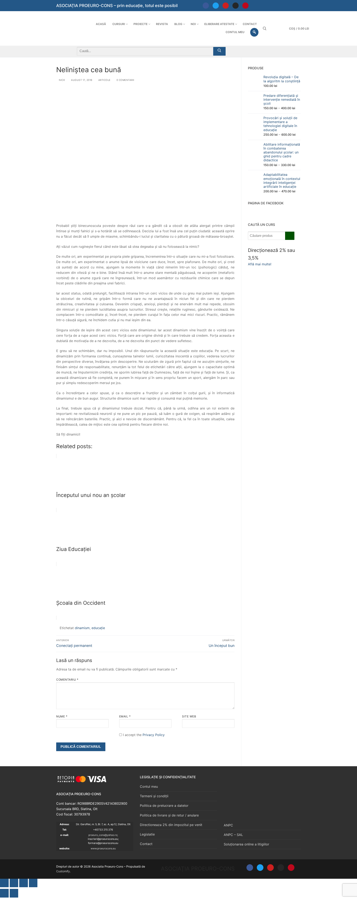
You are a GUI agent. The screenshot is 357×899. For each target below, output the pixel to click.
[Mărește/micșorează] (4, 883)
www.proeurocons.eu (103, 848)
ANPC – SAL (233, 835)
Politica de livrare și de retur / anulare (169, 815)
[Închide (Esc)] (33, 883)
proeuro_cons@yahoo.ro (102, 835)
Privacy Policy (154, 735)
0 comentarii (125, 80)
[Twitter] (216, 5)
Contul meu (149, 786)
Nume (61, 716)
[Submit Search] (219, 51)
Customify (63, 871)
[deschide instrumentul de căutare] (265, 28)
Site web (189, 716)
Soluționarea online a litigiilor (246, 844)
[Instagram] (235, 5)
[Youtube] (226, 5)
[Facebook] (206, 5)
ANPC (228, 825)
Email (125, 716)
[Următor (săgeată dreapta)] (14, 893)
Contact (146, 844)
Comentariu (67, 679)
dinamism (82, 628)
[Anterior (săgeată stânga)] (4, 893)
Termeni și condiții (154, 796)
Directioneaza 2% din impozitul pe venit (171, 825)
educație (98, 628)
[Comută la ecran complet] (14, 883)
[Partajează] (23, 883)
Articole (104, 80)
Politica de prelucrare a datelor (164, 805)
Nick (61, 80)
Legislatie (147, 834)
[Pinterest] (245, 5)
